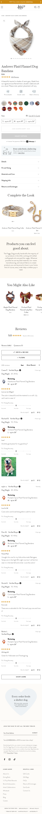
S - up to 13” (7, 121)
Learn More (21, 153)
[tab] (11, 58)
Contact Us (26, 791)
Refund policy (23, 808)
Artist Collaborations (9, 787)
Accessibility (34, 811)
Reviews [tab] (6, 346)
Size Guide (26, 787)
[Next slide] (40, 2)
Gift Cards (26, 774)
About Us (6, 774)
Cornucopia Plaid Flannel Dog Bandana (21, 595)
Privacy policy (34, 808)
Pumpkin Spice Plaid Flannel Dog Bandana (22, 499)
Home (2, 15)
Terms (16, 753)
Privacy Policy (10, 753)
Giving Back (6, 777)
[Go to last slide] (1, 2)
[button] (39, 7)
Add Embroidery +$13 (21, 129)
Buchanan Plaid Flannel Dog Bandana (21, 544)
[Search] (35, 7)
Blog (4, 797)
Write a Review (25, 353)
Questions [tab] (18, 346)
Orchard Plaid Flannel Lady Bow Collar (26, 310)
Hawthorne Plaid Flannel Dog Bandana (21, 382)
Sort (22, 365)
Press (4, 794)
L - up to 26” (30, 121)
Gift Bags (26, 777)
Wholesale (6, 791)
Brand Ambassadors (9, 784)
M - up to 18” (18, 121)
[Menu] (2, 7)
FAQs (25, 780)
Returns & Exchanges (29, 784)
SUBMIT (35, 733)
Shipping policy (23, 811)
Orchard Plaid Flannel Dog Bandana (20, 431)
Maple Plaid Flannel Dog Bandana (10, 309)
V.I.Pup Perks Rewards (10, 780)
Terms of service (11, 811)
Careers (5, 801)
